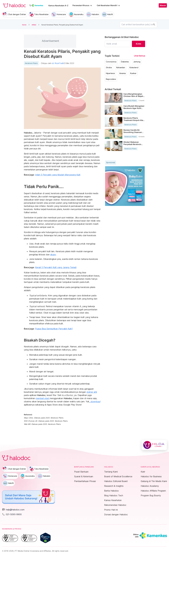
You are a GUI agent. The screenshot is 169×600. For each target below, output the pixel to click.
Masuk (163, 5)
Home (24, 25)
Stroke (109, 67)
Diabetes (125, 62)
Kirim (138, 44)
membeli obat (43, 398)
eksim (53, 254)
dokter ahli (92, 392)
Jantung (136, 62)
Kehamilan (120, 67)
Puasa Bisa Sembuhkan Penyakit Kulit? (54, 328)
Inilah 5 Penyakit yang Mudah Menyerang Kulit (57, 174)
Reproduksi (111, 79)
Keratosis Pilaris (31, 63)
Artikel (34, 25)
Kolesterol (134, 67)
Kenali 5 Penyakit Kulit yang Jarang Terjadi (55, 267)
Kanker (133, 73)
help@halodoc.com (13, 509)
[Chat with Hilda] (154, 445)
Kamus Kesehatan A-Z (58, 5)
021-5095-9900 (12, 514)
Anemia (122, 73)
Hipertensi (110, 73)
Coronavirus (111, 62)
